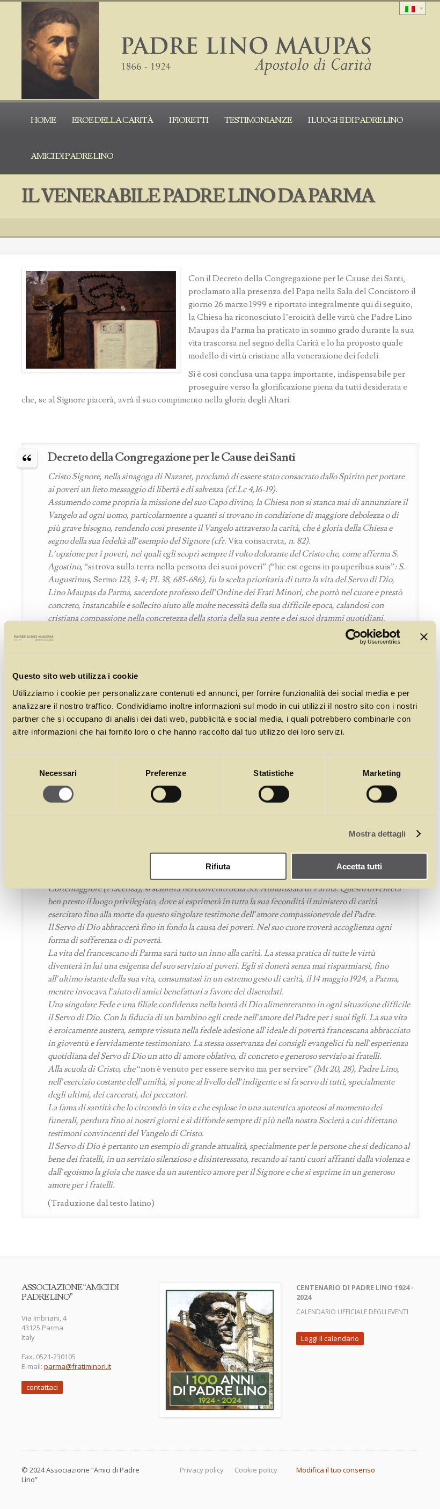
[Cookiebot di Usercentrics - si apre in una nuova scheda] (353, 637)
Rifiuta (218, 865)
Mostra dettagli (377, 833)
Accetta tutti (359, 865)
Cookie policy (255, 1470)
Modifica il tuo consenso (335, 1470)
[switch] (166, 794)
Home (43, 120)
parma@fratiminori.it (77, 1366)
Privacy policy (202, 1470)
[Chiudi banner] (424, 637)
